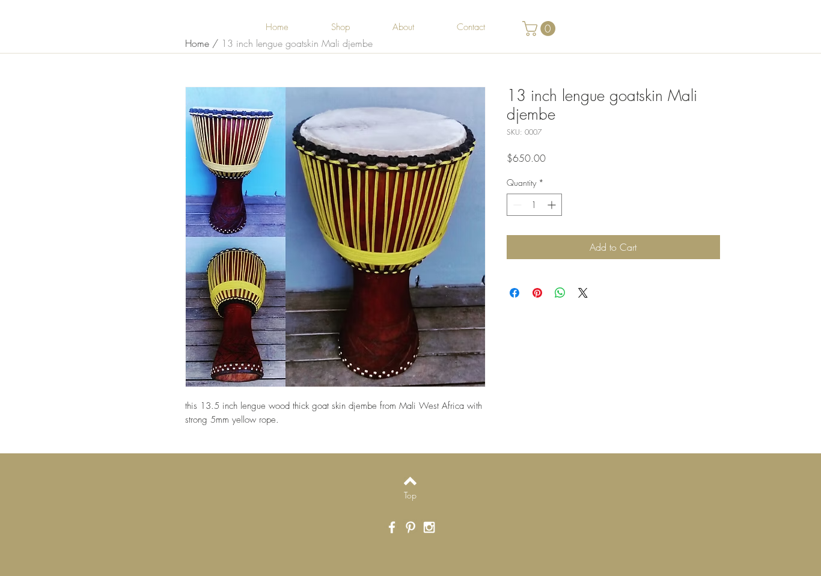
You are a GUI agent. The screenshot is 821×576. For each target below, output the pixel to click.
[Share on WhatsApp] (560, 293)
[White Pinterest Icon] (410, 527)
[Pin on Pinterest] (537, 293)
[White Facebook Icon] (392, 527)
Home (197, 43)
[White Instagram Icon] (429, 527)
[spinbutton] (534, 204)
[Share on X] (583, 293)
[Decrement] (515, 204)
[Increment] (552, 204)
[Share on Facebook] (514, 293)
